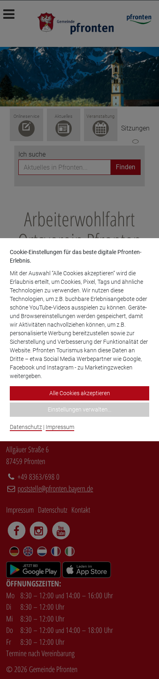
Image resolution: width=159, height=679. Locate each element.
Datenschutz (26, 427)
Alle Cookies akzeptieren (79, 393)
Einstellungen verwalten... (79, 409)
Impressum (60, 427)
